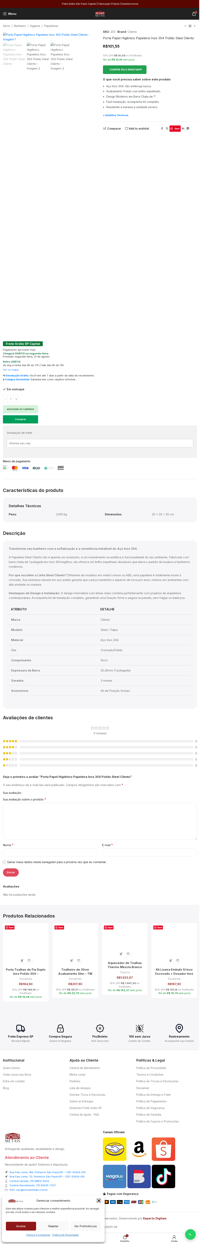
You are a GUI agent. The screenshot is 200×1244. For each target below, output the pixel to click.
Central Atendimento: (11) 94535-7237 (33, 1185)
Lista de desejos (80, 1088)
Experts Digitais (155, 1218)
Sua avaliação (12, 792)
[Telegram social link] (187, 128)
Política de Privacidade (65, 1234)
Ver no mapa (11, 369)
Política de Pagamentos (151, 1101)
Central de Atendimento (85, 1068)
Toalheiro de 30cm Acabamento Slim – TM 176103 (75, 974)
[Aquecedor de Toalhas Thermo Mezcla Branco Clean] (125, 942)
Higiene (35, 26)
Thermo (125, 972)
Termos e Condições (38, 1234)
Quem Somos (11, 1068)
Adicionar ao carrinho (20, 409)
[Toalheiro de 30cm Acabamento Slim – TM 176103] (75, 946)
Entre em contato (14, 1081)
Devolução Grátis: (17, 375)
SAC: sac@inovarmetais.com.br (29, 1189)
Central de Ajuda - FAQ (84, 1114)
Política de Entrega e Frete (153, 1094)
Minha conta (77, 1074)
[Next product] (194, 26)
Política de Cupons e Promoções (157, 1121)
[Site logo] (100, 13)
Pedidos (75, 1081)
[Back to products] (190, 26)
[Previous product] (185, 26)
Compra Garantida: (17, 379)
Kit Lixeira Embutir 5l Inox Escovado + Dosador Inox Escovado (174, 974)
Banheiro (20, 26)
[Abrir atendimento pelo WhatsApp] (190, 1234)
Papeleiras (51, 26)
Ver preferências (85, 1226)
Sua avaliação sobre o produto (24, 799)
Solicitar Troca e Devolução (87, 1094)
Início (6, 26)
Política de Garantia (148, 1114)
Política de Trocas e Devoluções (157, 1081)
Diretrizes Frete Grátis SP (86, 1108)
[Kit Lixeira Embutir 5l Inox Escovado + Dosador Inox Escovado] (174, 946)
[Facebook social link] (162, 128)
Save (177, 128)
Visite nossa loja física (17, 1074)
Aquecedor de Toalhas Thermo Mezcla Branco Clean (125, 967)
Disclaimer (142, 1088)
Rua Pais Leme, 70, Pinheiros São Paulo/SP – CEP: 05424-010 (47, 1176)
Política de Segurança (150, 1108)
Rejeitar (53, 1226)
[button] (99, 1201)
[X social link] (167, 128)
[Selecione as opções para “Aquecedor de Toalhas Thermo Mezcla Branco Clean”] (121, 953)
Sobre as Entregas (81, 1101)
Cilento (132, 32)
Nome (8, 845)
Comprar (20, 419)
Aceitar (21, 1226)
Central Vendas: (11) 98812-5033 (29, 1181)
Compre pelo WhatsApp (126, 69)
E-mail (107, 845)
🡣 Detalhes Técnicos (115, 115)
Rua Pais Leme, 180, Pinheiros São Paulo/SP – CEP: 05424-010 (48, 1172)
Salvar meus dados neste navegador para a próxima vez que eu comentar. (56, 862)
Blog (6, 1088)
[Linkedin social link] (183, 128)
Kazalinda (26, 978)
